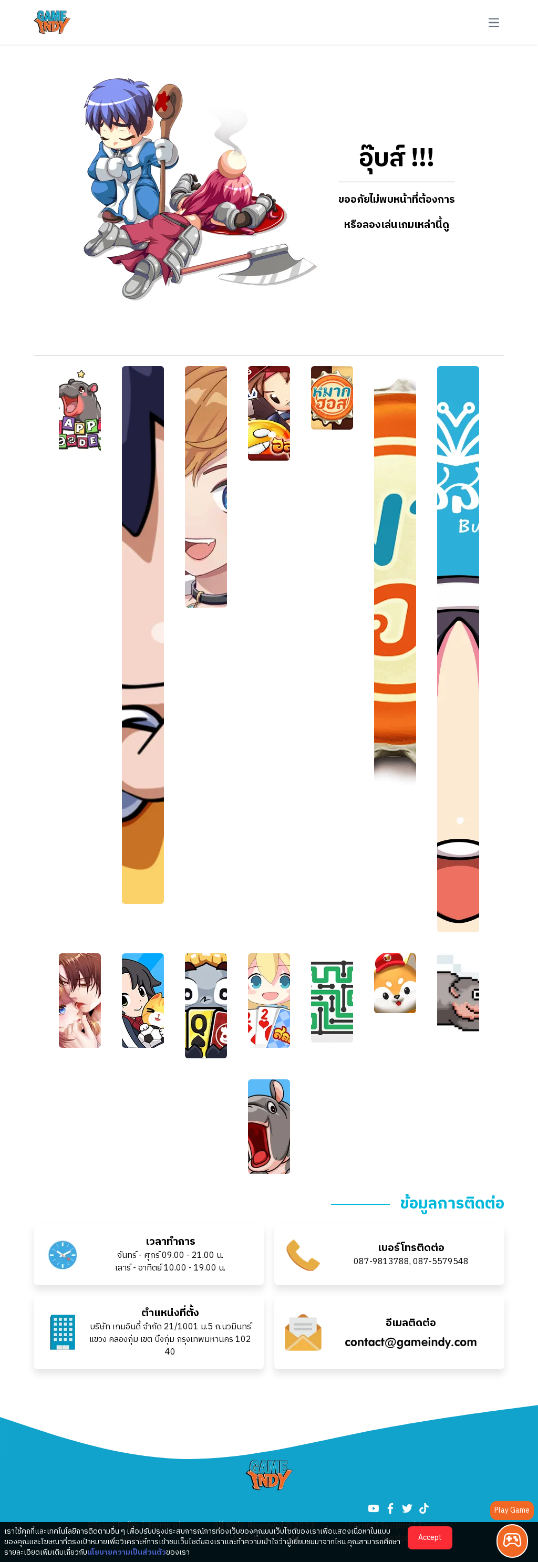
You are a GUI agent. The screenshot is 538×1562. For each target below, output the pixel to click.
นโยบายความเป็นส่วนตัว (126, 1552)
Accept (430, 1538)
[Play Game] (512, 1541)
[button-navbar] (493, 22)
